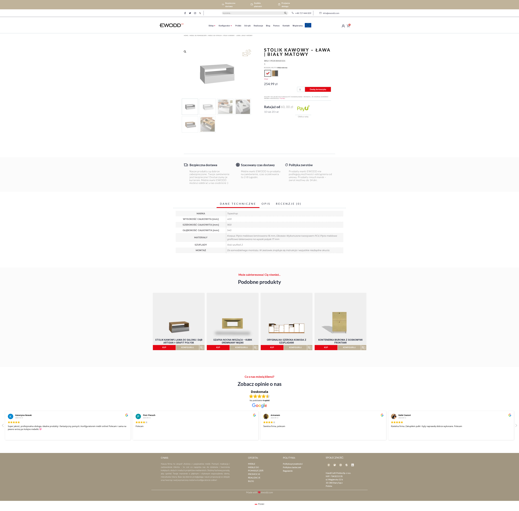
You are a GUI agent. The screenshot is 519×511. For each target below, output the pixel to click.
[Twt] (335, 465)
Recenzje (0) (288, 203)
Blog (251, 481)
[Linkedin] (352, 465)
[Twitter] (190, 13)
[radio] (268, 73)
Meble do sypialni (215, 35)
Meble (251, 463)
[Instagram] (195, 13)
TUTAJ (282, 98)
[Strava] (200, 13)
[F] (185, 13)
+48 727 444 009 (303, 13)
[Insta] (341, 465)
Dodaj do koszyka (318, 89)
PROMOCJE (254, 474)
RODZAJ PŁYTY (270, 68)
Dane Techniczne (238, 203)
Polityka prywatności (293, 463)
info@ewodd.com (331, 13)
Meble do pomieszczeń (198, 35)
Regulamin (288, 470)
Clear (266, 79)
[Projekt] (347, 465)
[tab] (212, 25)
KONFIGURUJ (187, 347)
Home (186, 35)
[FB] (329, 465)
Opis (266, 203)
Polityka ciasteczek (292, 467)
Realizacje (254, 477)
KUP (164, 347)
